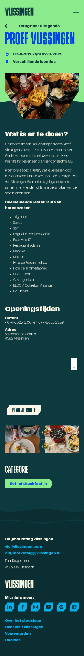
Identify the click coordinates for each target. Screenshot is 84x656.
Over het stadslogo (23, 621)
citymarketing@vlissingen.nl (32, 553)
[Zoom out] (74, 367)
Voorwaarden (18, 634)
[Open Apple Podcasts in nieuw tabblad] (74, 607)
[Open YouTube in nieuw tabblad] (48, 607)
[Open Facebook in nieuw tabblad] (22, 607)
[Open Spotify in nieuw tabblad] (61, 607)
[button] (75, 11)
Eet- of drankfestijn (28, 484)
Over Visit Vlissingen (24, 627)
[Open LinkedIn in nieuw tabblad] (9, 607)
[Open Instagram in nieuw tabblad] (35, 607)
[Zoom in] (74, 361)
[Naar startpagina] (19, 10)
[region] (42, 386)
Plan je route (24, 410)
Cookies (13, 640)
